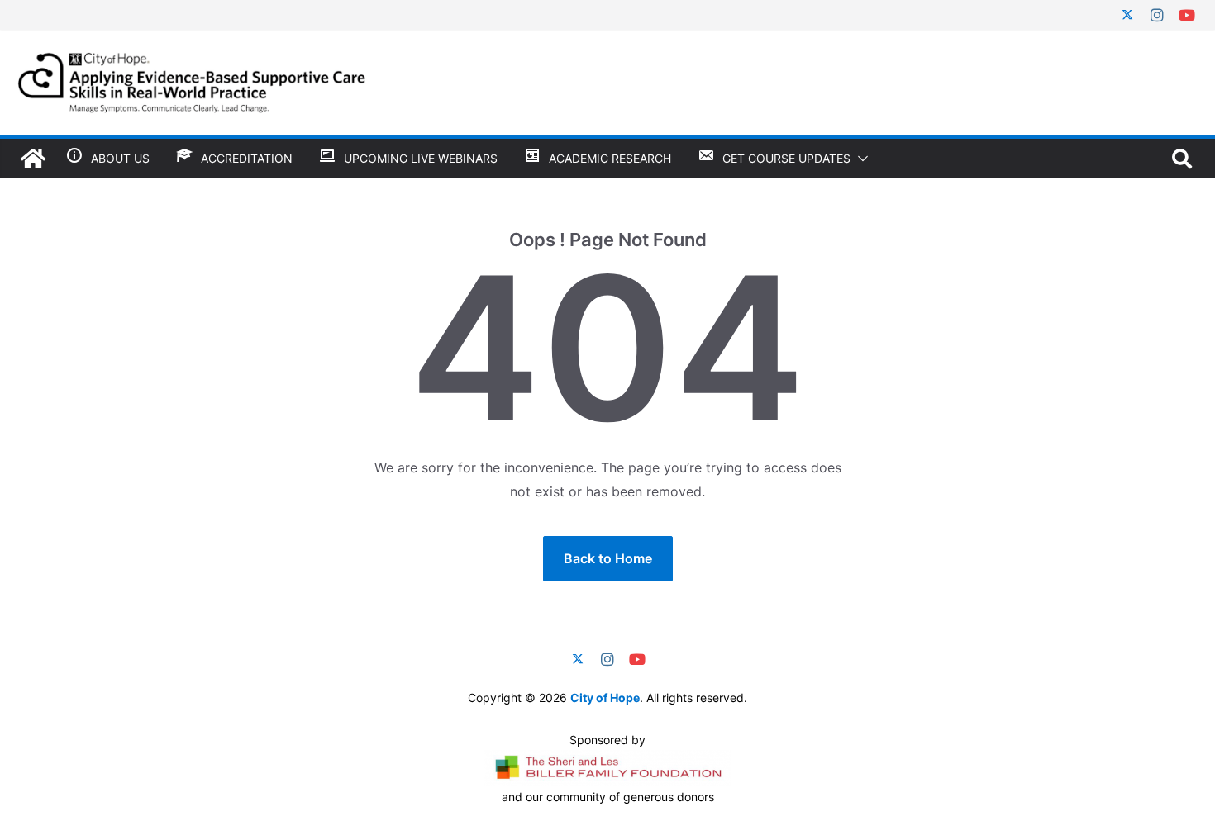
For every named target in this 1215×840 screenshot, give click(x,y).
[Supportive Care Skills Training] (33, 158)
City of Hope (605, 698)
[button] (859, 158)
